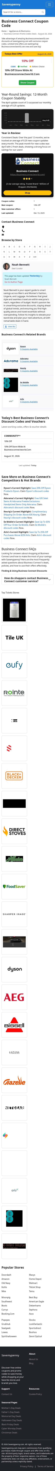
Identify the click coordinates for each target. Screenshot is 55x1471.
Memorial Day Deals (11, 1416)
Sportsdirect (35, 1328)
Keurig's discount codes (15, 517)
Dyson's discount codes (37, 491)
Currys (5, 1309)
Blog (31, 1363)
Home (4, 31)
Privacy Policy (27, 1466)
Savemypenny (11, 4)
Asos (31, 1313)
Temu (31, 1291)
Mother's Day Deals (11, 1408)
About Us (33, 1359)
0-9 (35, 257)
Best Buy (33, 1297)
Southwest (7, 1301)
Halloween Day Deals (12, 1420)
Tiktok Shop (35, 1287)
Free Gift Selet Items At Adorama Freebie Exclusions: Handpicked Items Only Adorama (26, 501)
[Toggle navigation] (49, 4)
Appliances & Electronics (19, 31)
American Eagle (36, 1301)
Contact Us (7, 1394)
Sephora (33, 1309)
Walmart (33, 1283)
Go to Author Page (14, 282)
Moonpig (6, 1297)
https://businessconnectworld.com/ (27, 174)
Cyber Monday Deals (11, 1428)
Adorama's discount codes (16, 507)
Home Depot (35, 1279)
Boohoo (33, 1332)
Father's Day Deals (11, 1412)
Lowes (5, 1332)
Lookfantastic (35, 1324)
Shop (27, 192)
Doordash (6, 1274)
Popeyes (6, 1319)
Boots (4, 1305)
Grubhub (6, 1324)
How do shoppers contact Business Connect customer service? (26, 579)
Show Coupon (27, 82)
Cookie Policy (35, 1394)
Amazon (5, 1279)
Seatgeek (6, 1328)
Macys (32, 1274)
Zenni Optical (35, 1336)
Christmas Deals (9, 1432)
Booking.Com (8, 1313)
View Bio (11, 326)
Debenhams (35, 1305)
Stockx (32, 1319)
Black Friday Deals (10, 1424)
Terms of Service (45, 1466)
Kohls (4, 1287)
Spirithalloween (9, 1336)
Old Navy (6, 1283)
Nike (4, 1291)
